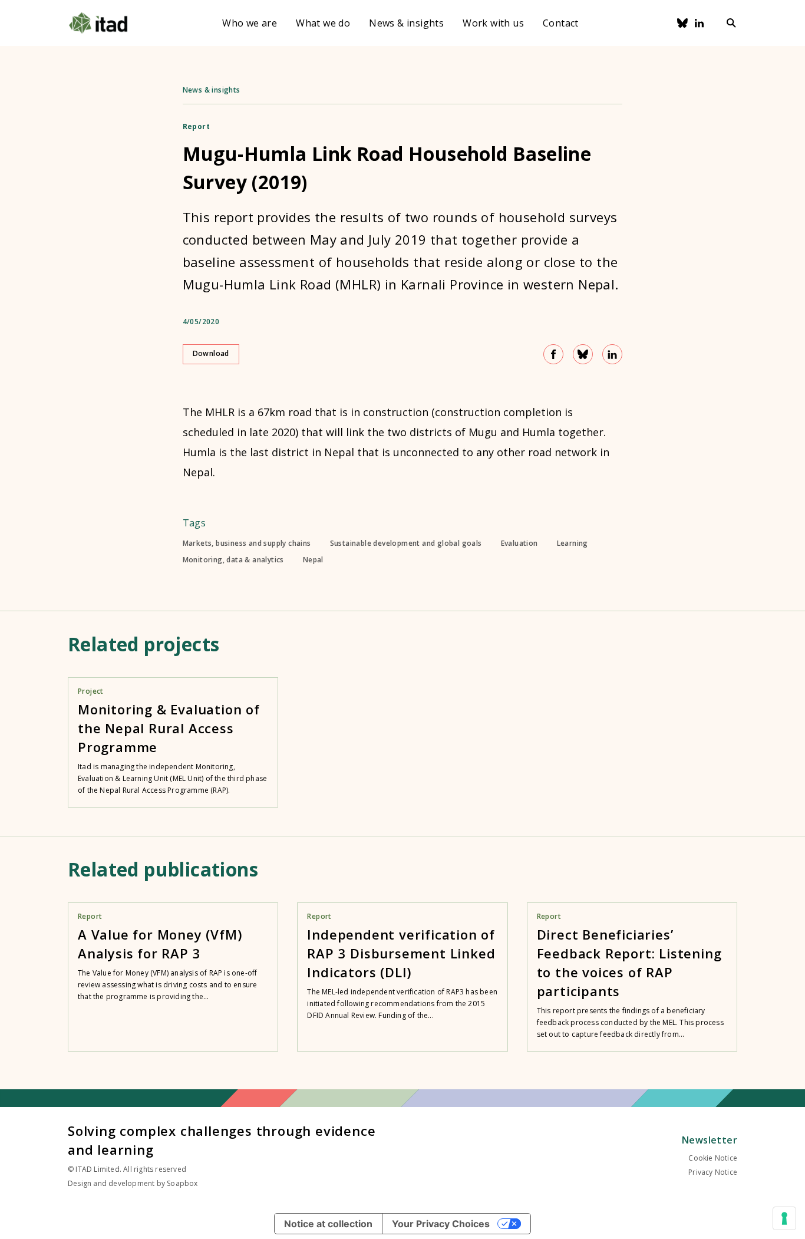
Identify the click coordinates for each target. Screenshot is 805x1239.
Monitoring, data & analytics (233, 560)
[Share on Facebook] (553, 354)
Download (211, 353)
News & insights (406, 23)
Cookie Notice (712, 1158)
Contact (561, 23)
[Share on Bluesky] (583, 354)
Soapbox (182, 1183)
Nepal (313, 560)
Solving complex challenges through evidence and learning (221, 1140)
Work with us (493, 23)
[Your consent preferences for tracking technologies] (784, 1218)
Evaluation (519, 543)
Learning (572, 543)
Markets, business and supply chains (247, 543)
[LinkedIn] (699, 23)
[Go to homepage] (98, 23)
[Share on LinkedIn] (612, 354)
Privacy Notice (712, 1172)
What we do (323, 23)
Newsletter (709, 1139)
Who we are (249, 23)
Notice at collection (328, 1224)
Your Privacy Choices (441, 1224)
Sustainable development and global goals (406, 543)
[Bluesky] (682, 23)
